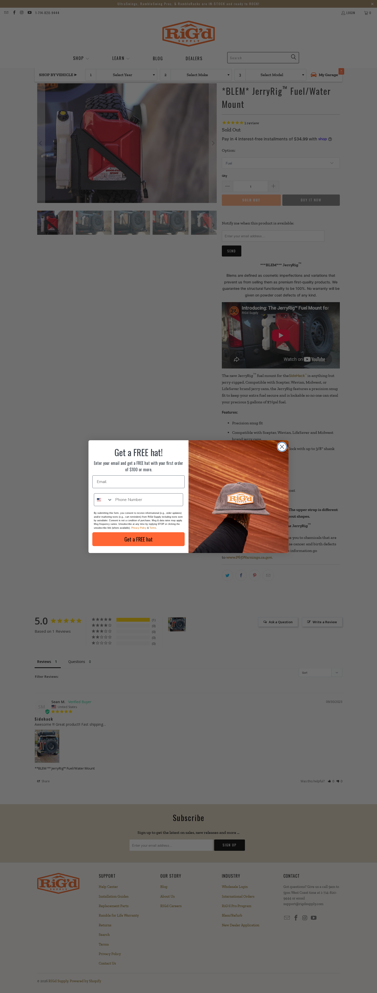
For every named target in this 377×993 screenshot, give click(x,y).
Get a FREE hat (138, 539)
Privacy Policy (138, 528)
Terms (153, 528)
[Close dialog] (281, 446)
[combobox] (103, 500)
